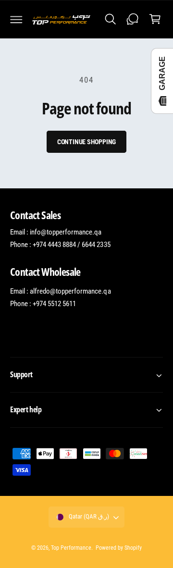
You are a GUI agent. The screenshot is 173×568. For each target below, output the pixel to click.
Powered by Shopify (119, 547)
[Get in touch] (133, 19)
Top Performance (71, 547)
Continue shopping (86, 142)
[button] (16, 19)
